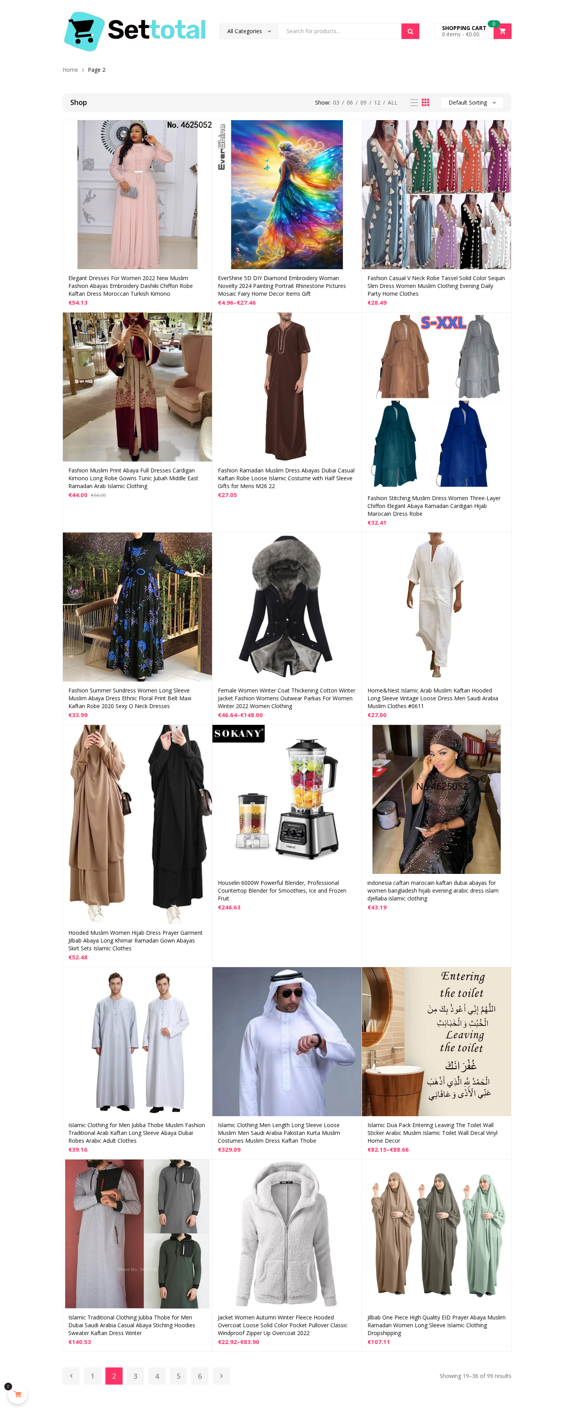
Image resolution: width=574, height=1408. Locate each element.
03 (336, 102)
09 (363, 102)
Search (410, 31)
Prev (71, 1376)
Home (70, 69)
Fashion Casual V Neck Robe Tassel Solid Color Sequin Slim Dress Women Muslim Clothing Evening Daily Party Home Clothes (436, 285)
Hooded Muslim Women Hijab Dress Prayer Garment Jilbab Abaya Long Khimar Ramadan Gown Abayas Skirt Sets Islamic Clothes (135, 940)
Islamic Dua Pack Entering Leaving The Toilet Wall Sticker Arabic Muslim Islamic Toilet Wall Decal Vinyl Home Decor (432, 1132)
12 (377, 102)
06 (350, 102)
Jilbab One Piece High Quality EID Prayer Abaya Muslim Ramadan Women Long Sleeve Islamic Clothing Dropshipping (436, 1325)
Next (221, 1376)
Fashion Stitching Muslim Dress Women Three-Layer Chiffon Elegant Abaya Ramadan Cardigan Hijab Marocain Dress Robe (434, 505)
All (393, 102)
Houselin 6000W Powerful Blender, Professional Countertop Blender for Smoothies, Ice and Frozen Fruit (282, 890)
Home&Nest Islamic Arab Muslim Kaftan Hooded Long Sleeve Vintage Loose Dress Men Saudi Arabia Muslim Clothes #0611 (432, 698)
